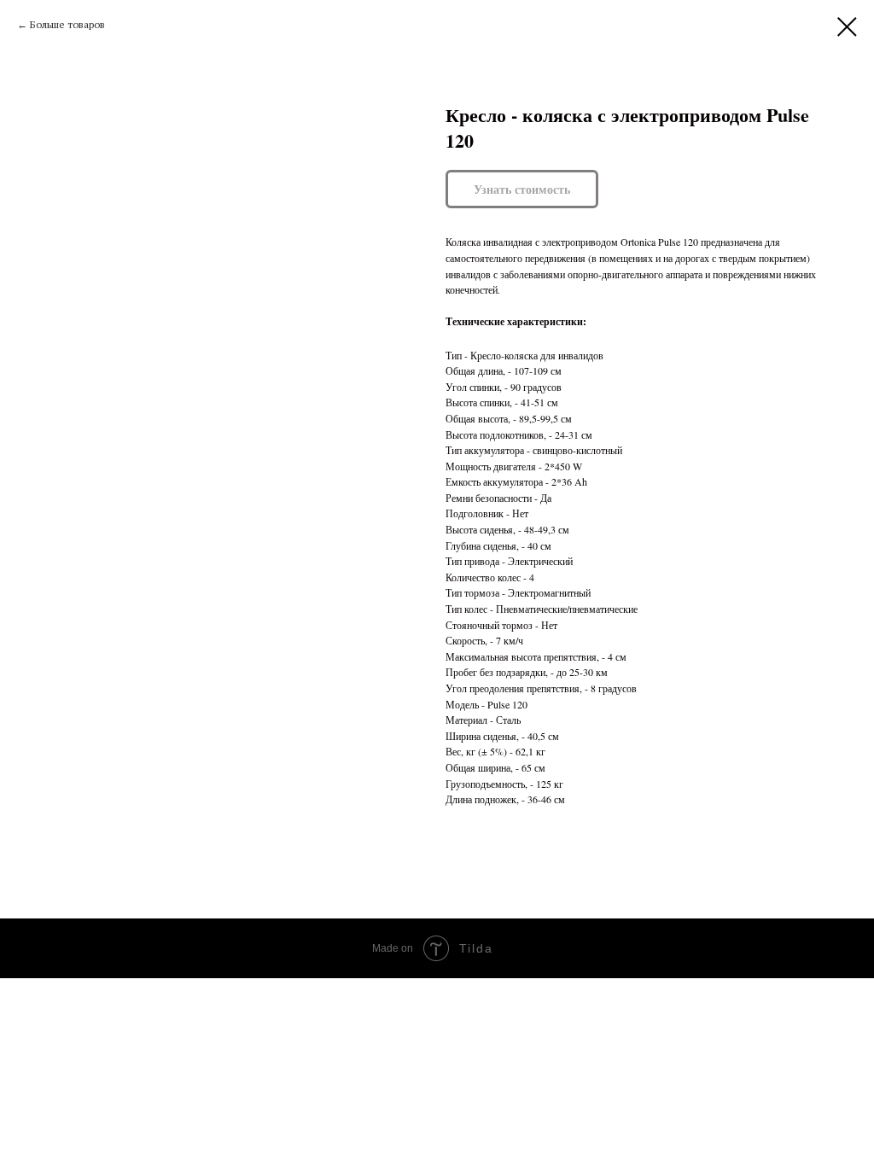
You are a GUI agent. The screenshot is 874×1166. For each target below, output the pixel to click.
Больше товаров (67, 24)
